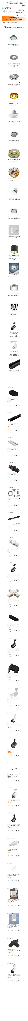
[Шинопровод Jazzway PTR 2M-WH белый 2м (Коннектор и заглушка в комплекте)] (14, 768)
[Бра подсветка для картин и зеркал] (14, 230)
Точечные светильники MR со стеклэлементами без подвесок (14, 84)
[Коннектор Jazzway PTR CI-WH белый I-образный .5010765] (14, 543)
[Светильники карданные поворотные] (14, 307)
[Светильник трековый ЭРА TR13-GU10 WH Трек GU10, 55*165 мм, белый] (14, 893)
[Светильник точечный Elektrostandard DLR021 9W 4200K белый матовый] (14, 918)
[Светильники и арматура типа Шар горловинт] (14, 288)
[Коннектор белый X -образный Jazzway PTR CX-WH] (14, 593)
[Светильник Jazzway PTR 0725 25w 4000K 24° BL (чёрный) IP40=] (14, 568)
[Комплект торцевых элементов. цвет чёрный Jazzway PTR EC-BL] (14, 668)
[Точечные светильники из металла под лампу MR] (14, 57)
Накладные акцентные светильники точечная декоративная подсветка (14, 257)
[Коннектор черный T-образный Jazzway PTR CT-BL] (14, 943)
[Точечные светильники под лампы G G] (14, 172)
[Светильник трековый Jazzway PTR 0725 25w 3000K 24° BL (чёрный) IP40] (14, 643)
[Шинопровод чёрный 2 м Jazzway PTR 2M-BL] (14, 418)
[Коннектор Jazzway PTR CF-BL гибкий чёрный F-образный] (14, 518)
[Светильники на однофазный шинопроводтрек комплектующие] (14, 326)
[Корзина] (19, 405)
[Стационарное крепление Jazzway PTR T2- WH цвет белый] (14, 443)
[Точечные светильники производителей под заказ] (14, 211)
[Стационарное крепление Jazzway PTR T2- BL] (14, 618)
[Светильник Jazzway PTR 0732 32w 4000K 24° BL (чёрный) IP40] (14, 818)
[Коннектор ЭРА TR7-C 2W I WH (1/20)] (14, 843)
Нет (17, 15)
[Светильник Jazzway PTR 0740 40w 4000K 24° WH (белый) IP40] (14, 718)
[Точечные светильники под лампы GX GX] (14, 38)
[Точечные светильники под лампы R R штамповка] (14, 192)
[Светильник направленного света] (14, 268)
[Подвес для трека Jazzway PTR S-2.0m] (14, 493)
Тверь (23, 5)
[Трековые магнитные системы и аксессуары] (14, 364)
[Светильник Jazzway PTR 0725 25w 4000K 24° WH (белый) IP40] (14, 968)
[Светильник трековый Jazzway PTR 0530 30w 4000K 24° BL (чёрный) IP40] (14, 743)
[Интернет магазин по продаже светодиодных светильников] (14, 2)
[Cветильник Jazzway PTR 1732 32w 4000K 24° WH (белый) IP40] (14, 793)
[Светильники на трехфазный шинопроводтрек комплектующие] (14, 345)
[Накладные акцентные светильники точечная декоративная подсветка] (14, 249)
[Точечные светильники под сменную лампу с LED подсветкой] (14, 96)
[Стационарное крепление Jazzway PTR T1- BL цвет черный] (14, 393)
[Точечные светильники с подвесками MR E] (14, 153)
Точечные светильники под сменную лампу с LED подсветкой (14, 103)
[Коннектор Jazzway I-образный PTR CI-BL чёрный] (14, 468)
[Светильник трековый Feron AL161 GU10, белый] (14, 693)
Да (24, 15)
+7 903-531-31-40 (6, 7)
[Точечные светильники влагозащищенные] (14, 134)
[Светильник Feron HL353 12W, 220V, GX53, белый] (14, 868)
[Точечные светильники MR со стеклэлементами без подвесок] (14, 77)
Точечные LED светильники (14, 121)
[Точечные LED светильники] (14, 115)
